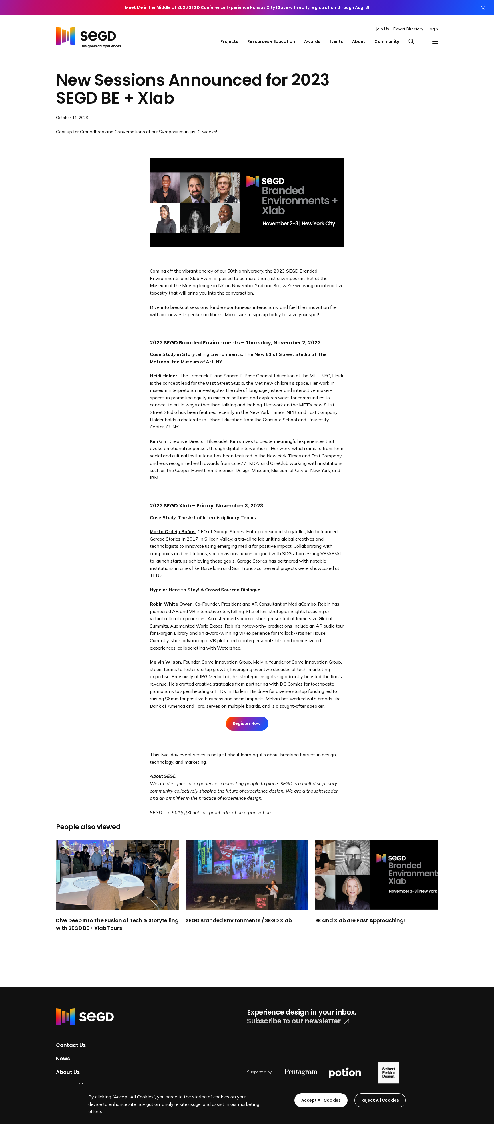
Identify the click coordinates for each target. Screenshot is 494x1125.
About (358, 41)
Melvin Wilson (165, 662)
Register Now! (247, 723)
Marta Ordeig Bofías (173, 531)
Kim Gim (159, 441)
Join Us (382, 28)
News (63, 1058)
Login (433, 28)
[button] (415, 41)
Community (387, 41)
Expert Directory (408, 28)
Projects (229, 41)
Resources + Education (271, 41)
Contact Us (71, 1045)
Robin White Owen (171, 604)
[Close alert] (483, 7)
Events (336, 41)
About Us (68, 1071)
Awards (312, 41)
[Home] (88, 36)
